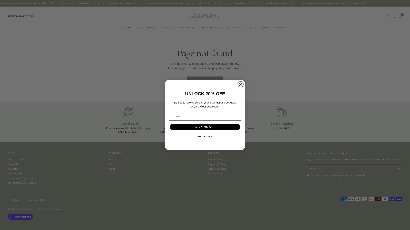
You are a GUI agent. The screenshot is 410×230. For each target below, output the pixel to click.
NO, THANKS (205, 136)
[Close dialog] (240, 84)
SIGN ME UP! (205, 127)
